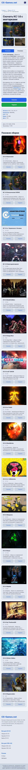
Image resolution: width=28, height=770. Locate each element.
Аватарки (3, 758)
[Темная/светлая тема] (25, 2)
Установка (20, 50)
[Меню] (2, 2)
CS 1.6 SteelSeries (8, 443)
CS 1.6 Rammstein (8, 156)
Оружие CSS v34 (6, 748)
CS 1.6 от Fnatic (7, 407)
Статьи (3, 756)
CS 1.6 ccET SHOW (8, 371)
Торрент (14, 104)
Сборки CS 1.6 (11, 10)
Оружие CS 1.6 (5, 736)
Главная (3, 10)
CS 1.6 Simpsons (8, 515)
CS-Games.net (9, 2)
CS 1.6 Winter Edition (9, 658)
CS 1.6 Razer (6, 550)
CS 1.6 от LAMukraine (9, 479)
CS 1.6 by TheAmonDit (9, 622)
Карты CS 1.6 (4, 738)
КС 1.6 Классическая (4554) (11, 192)
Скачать (14, 100)
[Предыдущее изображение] (5, 29)
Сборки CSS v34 (6, 746)
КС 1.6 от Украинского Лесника (12, 228)
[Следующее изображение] (22, 29)
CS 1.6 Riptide (7, 586)
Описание (7, 50)
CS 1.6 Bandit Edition (9, 300)
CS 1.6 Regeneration (9, 694)
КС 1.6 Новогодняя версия (11, 264)
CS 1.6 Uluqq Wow (8, 335)
